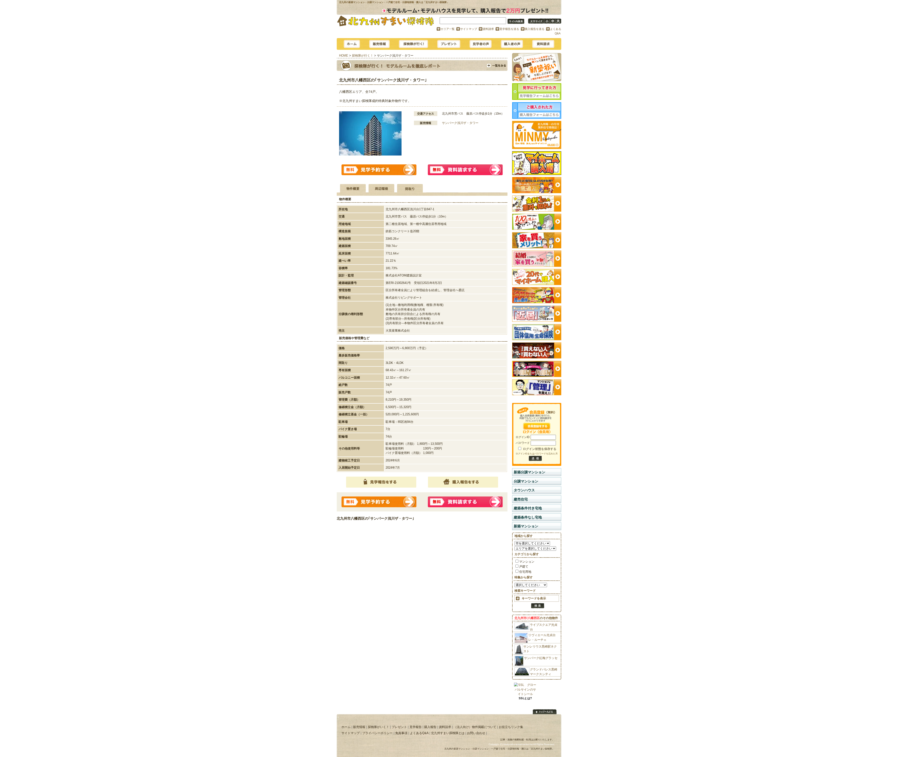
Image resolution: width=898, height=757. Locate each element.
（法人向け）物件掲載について (475, 727)
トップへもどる (545, 711)
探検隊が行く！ (413, 44)
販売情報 (379, 44)
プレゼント (448, 44)
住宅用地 (525, 571)
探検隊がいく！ (378, 727)
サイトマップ (468, 28)
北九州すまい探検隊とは (447, 733)
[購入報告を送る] (536, 118)
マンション (526, 561)
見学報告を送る (509, 28)
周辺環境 (381, 190)
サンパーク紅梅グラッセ (541, 658)
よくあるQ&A (419, 733)
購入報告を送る (534, 28)
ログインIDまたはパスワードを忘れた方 (537, 453)
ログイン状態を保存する (539, 449)
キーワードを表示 (534, 598)
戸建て (523, 566)
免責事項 (401, 733)
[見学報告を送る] (536, 99)
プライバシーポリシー (377, 733)
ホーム (352, 44)
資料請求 (488, 28)
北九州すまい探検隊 (386, 21)
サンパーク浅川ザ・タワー (460, 123)
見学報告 (481, 44)
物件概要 (353, 190)
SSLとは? (525, 698)
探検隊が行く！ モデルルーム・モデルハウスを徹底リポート (496, 65)
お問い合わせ (476, 733)
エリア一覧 (448, 28)
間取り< (410, 190)
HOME (343, 55)
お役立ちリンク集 (511, 727)
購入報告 (512, 44)
